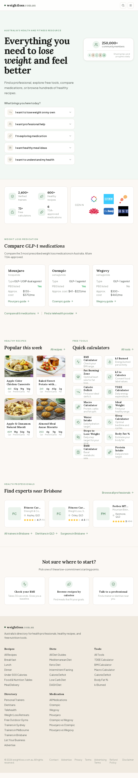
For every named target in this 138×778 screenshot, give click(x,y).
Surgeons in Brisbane (73, 533)
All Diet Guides (57, 654)
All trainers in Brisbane (16, 533)
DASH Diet (55, 684)
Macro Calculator (104, 669)
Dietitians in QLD (44, 533)
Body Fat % (101, 679)
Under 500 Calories (15, 674)
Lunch (7, 664)
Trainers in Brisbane (15, 735)
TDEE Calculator (104, 659)
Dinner (8, 669)
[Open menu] (131, 5)
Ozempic (54, 704)
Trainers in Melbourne (16, 730)
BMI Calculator (103, 664)
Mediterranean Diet (60, 659)
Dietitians (9, 704)
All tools (125, 349)
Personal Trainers (14, 699)
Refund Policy (114, 761)
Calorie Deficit (57, 674)
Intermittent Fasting (61, 669)
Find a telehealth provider (59, 313)
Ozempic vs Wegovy (61, 720)
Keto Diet (55, 664)
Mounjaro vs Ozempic (62, 725)
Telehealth (10, 709)
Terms (88, 759)
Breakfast (10, 659)
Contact (53, 759)
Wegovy (54, 709)
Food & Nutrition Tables (18, 679)
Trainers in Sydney (14, 725)
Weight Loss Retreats (16, 714)
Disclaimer (128, 759)
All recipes (56, 349)
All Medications (58, 699)
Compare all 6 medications (20, 313)
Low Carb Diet (57, 679)
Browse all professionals (116, 492)
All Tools (99, 654)
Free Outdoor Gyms (16, 720)
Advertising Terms (100, 761)
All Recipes (10, 654)
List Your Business (14, 740)
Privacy (78, 759)
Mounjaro (55, 714)
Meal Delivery (11, 684)
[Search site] (123, 5)
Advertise (9, 745)
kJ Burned (100, 684)
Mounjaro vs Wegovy (61, 730)
